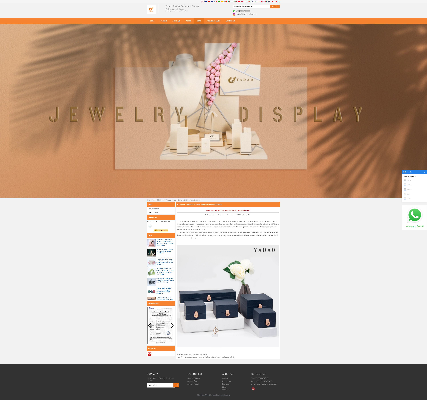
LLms (224, 387)
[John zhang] (150, 226)
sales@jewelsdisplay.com (246, 14)
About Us (176, 21)
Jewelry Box (192, 381)
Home (151, 21)
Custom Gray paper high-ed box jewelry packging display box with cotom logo (165, 280)
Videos (188, 21)
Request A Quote (213, 21)
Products (163, 21)
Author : (208, 215)
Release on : (231, 215)
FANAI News (160, 200)
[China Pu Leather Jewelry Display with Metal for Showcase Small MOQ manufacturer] (151, 253)
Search (274, 6)
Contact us (230, 21)
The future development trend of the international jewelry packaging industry (208, 357)
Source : (221, 215)
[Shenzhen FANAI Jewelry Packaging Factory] (151, 13)
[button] (172, 325)
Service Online (409, 176)
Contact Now (161, 230)
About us (225, 378)
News (198, 21)
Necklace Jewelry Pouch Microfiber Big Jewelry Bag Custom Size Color (164, 299)
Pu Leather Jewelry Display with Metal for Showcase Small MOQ (164, 251)
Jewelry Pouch (193, 384)
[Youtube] (149, 354)
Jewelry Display (193, 378)
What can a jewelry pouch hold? (195, 354)
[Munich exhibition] (213, 168)
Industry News (154, 209)
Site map (225, 384)
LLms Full (226, 390)
